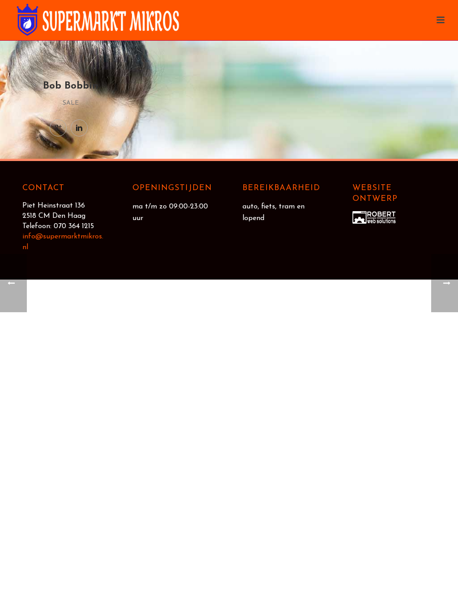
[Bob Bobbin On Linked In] (79, 127)
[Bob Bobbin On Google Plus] (58, 127)
